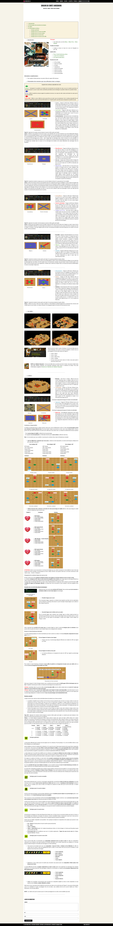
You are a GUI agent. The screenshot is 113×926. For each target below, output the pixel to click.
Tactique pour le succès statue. (38, 33)
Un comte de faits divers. (58, 57)
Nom (24, 912)
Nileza (66, 41)
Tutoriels (75, 1)
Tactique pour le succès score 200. (38, 36)
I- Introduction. (31, 23)
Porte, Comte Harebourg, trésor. (60, 54)
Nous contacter (87, 924)
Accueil (57, 1)
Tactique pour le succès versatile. (38, 31)
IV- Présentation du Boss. (33, 28)
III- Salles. (30, 26)
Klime (76, 41)
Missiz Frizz (71, 41)
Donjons (61, 1)
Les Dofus (65, 1)
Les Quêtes (70, 1)
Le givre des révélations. (58, 55)
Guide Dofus (28, 924)
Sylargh (55, 43)
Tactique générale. (35, 30)
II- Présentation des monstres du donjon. (37, 25)
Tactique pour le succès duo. (37, 34)
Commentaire (25, 902)
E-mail (25, 916)
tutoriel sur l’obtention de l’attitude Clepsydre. (52, 366)
